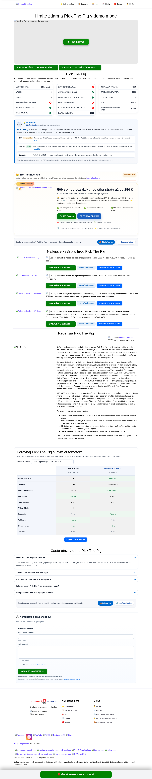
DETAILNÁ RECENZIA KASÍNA (109, 267)
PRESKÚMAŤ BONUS (89, 216)
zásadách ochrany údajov (72, 679)
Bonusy (118, 4)
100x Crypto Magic (112, 469)
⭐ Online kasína (68, 706)
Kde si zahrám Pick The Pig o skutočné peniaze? (37, 586)
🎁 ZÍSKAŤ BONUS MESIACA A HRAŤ (76, 774)
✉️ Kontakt (98, 710)
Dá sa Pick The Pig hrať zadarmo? (31, 557)
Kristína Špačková (32, 125)
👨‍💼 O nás (97, 706)
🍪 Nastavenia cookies (103, 722)
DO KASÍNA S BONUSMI (59, 268)
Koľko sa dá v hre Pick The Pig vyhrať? (33, 579)
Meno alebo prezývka (26, 633)
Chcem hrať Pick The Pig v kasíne (35, 67)
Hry (95, 4)
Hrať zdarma (77, 42)
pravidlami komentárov (38, 665)
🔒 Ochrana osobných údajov (105, 718)
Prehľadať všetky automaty (75, 539)
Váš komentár (23, 644)
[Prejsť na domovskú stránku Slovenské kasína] (24, 4)
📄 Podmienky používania (104, 714)
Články (106, 4)
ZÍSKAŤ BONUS (67, 216)
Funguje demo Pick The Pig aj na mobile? (34, 593)
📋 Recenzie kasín (69, 710)
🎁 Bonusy (66, 722)
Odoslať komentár (31, 671)
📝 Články (66, 718)
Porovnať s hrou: (23, 462)
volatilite (37, 149)
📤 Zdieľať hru (105, 603)
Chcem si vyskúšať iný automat (79, 67)
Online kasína (67, 4)
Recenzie (83, 4)
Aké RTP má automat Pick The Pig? (32, 573)
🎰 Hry (64, 714)
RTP (35, 140)
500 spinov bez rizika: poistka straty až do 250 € (95, 189)
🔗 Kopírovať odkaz (126, 242)
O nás (130, 4)
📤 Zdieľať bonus (106, 242)
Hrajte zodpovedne (21, 744)
